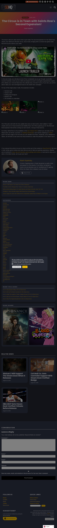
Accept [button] (25, 266)
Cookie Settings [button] (16, 266)
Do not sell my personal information (22, 264)
